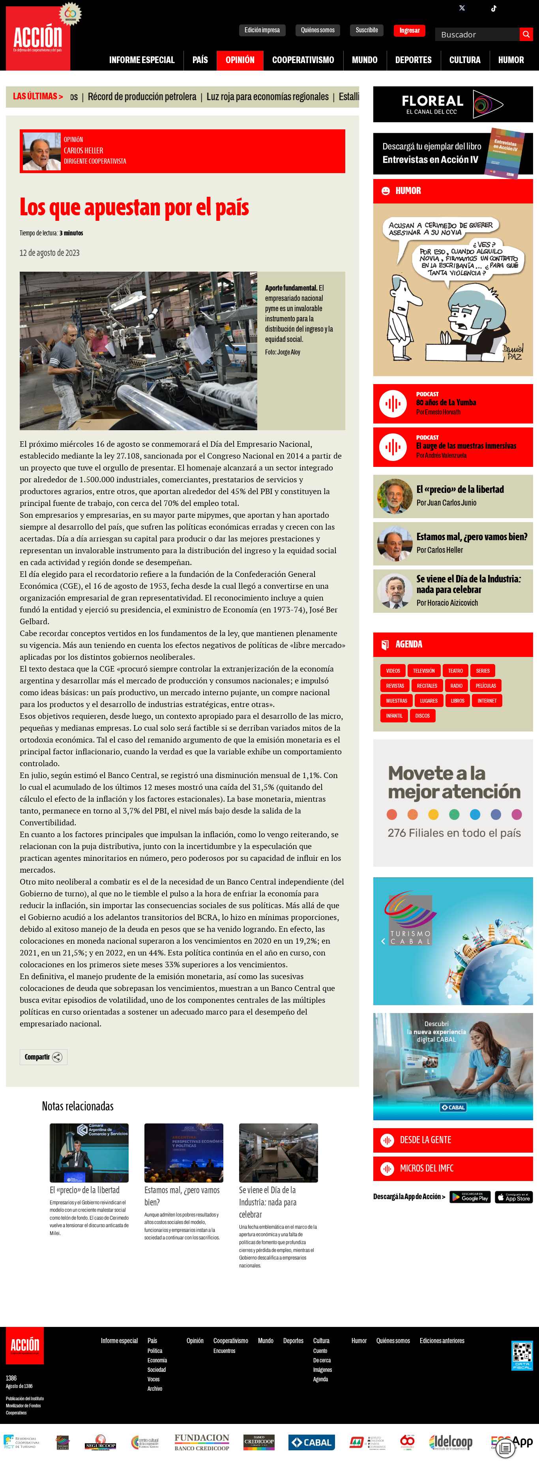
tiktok (494, 8)
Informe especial (142, 60)
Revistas (395, 686)
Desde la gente (425, 1140)
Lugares (429, 701)
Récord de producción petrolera (104, 97)
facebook (446, 8)
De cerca (322, 1361)
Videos (393, 671)
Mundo (365, 60)
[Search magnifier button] (526, 34)
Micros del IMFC (426, 1168)
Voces (153, 1380)
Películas (486, 686)
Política (155, 1351)
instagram (478, 8)
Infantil (394, 716)
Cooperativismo (303, 60)
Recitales (427, 686)
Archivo (155, 1389)
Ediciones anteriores (442, 1341)
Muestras (396, 701)
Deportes (413, 60)
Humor (511, 60)
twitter (462, 8)
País (200, 60)
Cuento (320, 1351)
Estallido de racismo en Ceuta (352, 97)
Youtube (509, 8)
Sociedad (157, 1370)
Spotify (525, 8)
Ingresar (410, 31)
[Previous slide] (383, 941)
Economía (157, 1361)
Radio (456, 686)
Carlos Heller (73, 1427)
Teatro (455, 671)
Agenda (320, 1380)
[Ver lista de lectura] (505, 1448)
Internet (487, 701)
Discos (422, 716)
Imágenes (322, 1370)
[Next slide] (523, 941)
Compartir (37, 1057)
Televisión (424, 671)
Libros (457, 701)
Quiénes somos (318, 30)
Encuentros (224, 1351)
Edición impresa (262, 30)
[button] (449, 996)
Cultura (465, 60)
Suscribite (367, 30)
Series (483, 671)
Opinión (240, 60)
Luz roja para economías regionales (230, 97)
